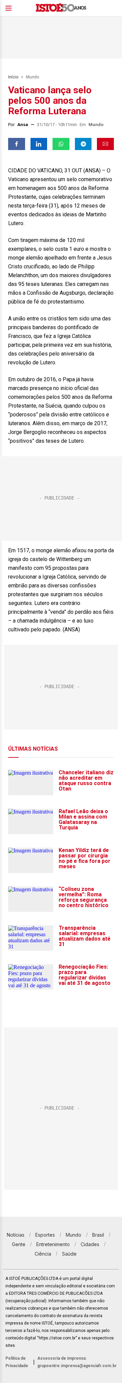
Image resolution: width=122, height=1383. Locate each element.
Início (13, 77)
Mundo (32, 77)
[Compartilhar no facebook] (16, 144)
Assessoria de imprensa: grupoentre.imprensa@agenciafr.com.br (77, 1362)
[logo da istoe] (61, 8)
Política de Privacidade (16, 1362)
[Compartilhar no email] (105, 144)
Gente (18, 1244)
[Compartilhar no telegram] (83, 144)
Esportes (45, 1235)
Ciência (43, 1254)
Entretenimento (53, 1244)
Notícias (15, 1235)
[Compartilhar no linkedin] (38, 144)
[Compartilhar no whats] (61, 144)
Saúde (69, 1254)
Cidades (90, 1244)
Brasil (98, 1235)
